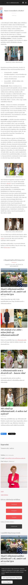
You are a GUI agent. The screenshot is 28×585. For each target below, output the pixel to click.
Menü (25, 2)
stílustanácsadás (21, 340)
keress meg (7, 247)
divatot (9, 183)
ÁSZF (2, 491)
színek (2, 238)
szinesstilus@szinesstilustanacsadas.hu (15, 458)
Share (4, 433)
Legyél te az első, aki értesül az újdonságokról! (14, 265)
